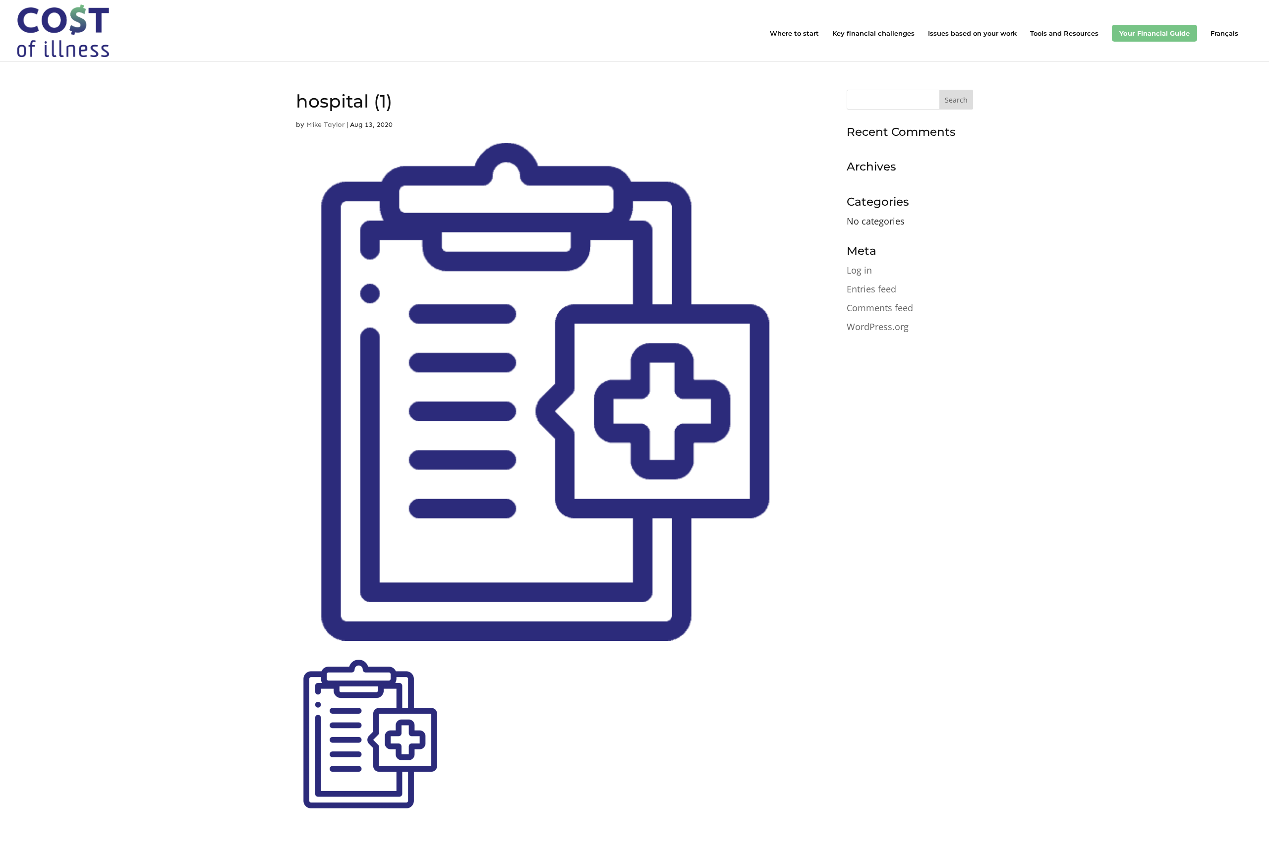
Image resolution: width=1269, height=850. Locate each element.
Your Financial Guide (1154, 33)
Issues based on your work (972, 33)
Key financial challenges (873, 33)
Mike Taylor (325, 124)
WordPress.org (878, 327)
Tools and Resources (1064, 33)
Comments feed (880, 308)
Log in (859, 270)
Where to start (794, 33)
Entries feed (871, 289)
